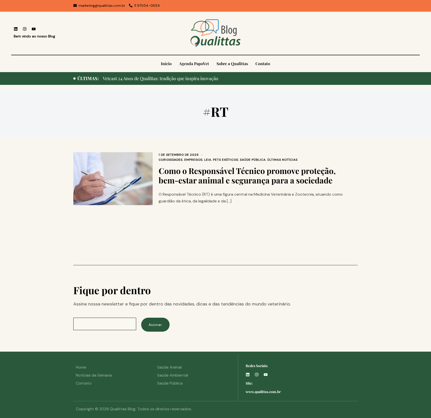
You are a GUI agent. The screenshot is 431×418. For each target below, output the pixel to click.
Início (166, 63)
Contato (262, 63)
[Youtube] (34, 29)
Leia (207, 160)
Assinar (155, 324)
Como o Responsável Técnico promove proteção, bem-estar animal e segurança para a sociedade (247, 175)
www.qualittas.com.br (263, 391)
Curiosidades (171, 160)
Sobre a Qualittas (232, 63)
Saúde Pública (253, 160)
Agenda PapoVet (194, 63)
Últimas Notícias (282, 160)
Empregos (193, 160)
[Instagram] (25, 29)
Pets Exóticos (225, 160)
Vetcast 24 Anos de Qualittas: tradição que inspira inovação (160, 78)
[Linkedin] (16, 29)
